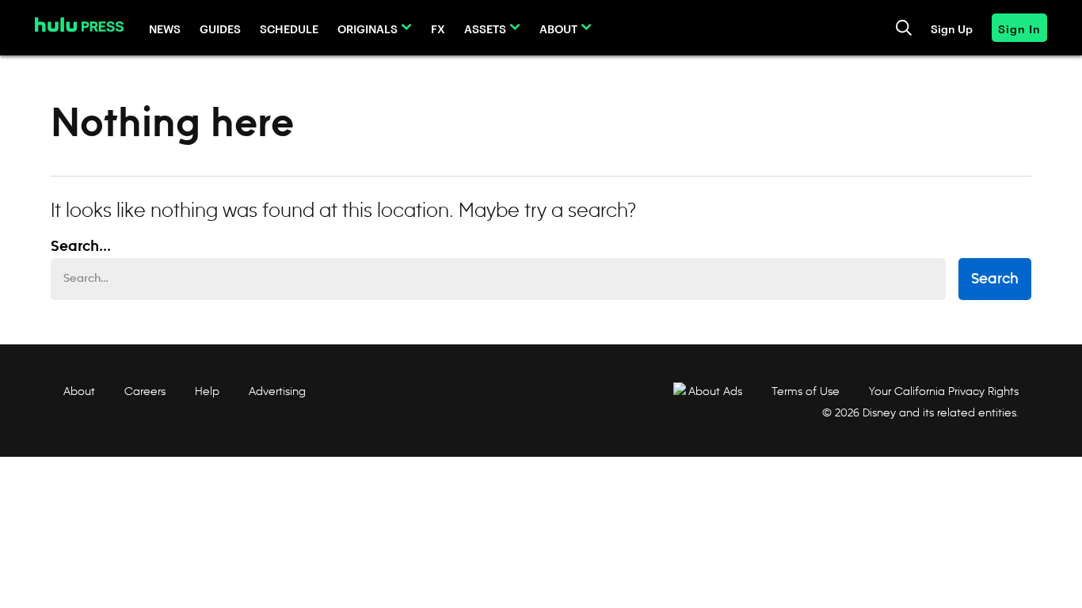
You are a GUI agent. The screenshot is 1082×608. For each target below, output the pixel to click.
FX (438, 28)
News (165, 28)
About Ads (715, 391)
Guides (220, 28)
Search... (81, 247)
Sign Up (952, 28)
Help (207, 391)
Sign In (1019, 28)
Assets (485, 28)
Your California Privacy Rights (944, 391)
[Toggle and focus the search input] (904, 28)
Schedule (289, 28)
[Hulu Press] (79, 24)
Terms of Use (805, 391)
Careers (145, 391)
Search (995, 279)
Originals (367, 28)
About (558, 28)
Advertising (277, 391)
